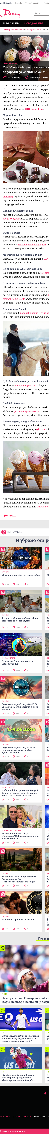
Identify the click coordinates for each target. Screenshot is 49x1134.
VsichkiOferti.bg (6, 3)
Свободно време (33, 23)
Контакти (27, 1117)
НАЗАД (12, 515)
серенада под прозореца (32, 244)
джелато (41, 429)
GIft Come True (34, 108)
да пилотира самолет (26, 411)
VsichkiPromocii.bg (32, 3)
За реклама (5, 1117)
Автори (16, 1117)
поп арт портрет (24, 385)
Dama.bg (18, 3)
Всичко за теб (11, 23)
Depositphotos (39, 1117)
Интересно (18, 29)
